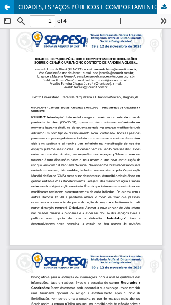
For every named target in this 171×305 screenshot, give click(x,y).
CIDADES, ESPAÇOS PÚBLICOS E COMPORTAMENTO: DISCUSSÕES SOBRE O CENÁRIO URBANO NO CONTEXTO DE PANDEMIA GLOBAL (94, 7)
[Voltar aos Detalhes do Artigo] (7, 7)
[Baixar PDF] (164, 7)
